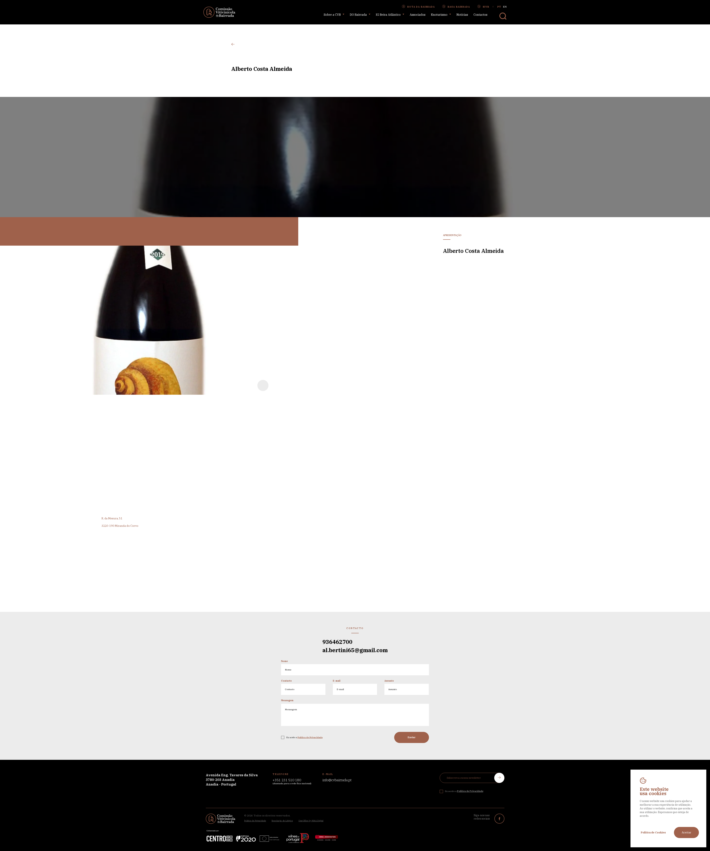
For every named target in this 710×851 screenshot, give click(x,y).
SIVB (486, 6)
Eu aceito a (304, 737)
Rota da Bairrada (421, 6)
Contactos (480, 14)
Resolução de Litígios (282, 820)
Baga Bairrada (459, 6)
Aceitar (686, 832)
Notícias (462, 14)
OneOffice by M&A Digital (310, 820)
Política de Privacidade (255, 820)
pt (499, 6)
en (505, 6)
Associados (417, 14)
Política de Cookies (653, 832)
